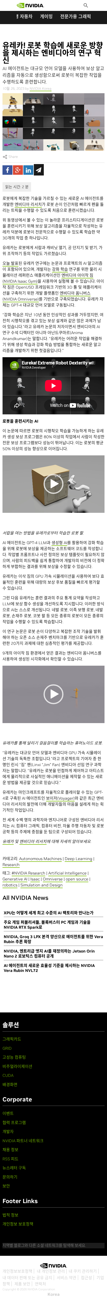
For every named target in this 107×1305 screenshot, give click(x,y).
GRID (7, 1048)
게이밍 (46, 16)
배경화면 (9, 1084)
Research (11, 864)
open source (77, 878)
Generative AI (14, 878)
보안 (6, 1185)
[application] (53, 484)
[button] (53, 484)
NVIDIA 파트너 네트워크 (23, 1140)
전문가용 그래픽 (75, 16)
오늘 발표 (10, 263)
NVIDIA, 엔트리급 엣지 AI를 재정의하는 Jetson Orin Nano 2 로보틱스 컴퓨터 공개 (49, 953)
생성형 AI (59, 542)
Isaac (35, 878)
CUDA (7, 1075)
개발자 (8, 1131)
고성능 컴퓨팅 (14, 1057)
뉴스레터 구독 (14, 1167)
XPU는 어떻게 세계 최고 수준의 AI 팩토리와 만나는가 (49, 912)
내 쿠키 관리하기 (83, 1271)
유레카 (8, 841)
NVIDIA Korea (41, 88)
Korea (54, 1294)
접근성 (86, 1277)
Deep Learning (78, 858)
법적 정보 (10, 1215)
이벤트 (8, 1113)
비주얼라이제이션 (17, 1066)
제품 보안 (22, 1283)
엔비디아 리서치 (28, 204)
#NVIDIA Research (28, 872)
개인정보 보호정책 (17, 1223)
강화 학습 (60, 269)
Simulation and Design (41, 884)
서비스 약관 (66, 1277)
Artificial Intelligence (67, 872)
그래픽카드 (11, 1039)
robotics (9, 884)
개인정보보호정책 (17, 1271)
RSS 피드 (10, 1158)
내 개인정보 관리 (51, 1271)
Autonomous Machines (40, 858)
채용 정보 (10, 1149)
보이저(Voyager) (60, 798)
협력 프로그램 (14, 1122)
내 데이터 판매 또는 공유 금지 (27, 1277)
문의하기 (9, 1176)
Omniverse (53, 878)
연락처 (40, 1283)
